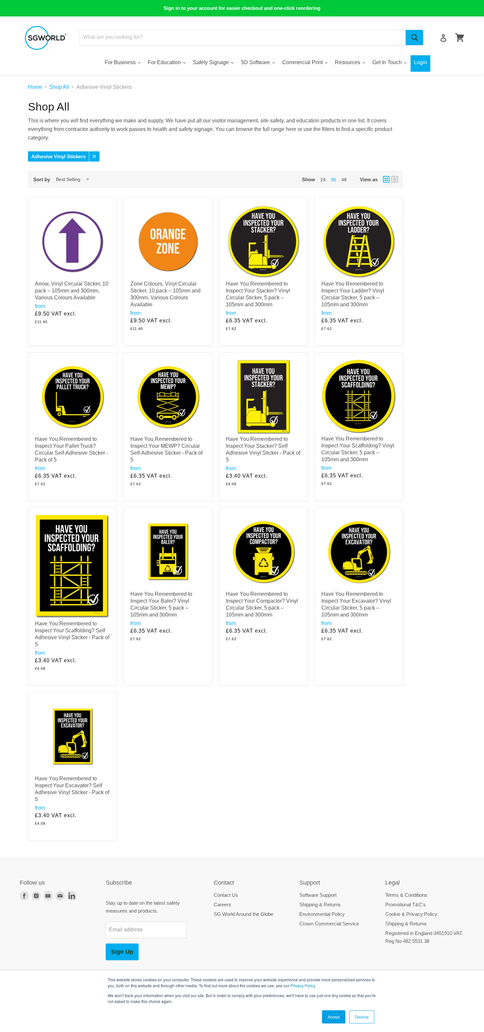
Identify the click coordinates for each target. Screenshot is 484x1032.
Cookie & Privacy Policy (411, 914)
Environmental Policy (322, 914)
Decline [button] (362, 1016)
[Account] (443, 38)
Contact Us (226, 895)
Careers (222, 904)
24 (323, 179)
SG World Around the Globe (243, 914)
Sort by (41, 179)
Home (35, 87)
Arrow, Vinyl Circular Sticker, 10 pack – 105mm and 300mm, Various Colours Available (71, 290)
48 (344, 179)
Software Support (317, 895)
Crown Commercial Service (329, 923)
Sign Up (122, 951)
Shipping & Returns (320, 904)
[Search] (414, 37)
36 (333, 179)
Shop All (59, 87)
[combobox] (243, 37)
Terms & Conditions (406, 895)
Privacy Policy (302, 985)
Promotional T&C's (405, 904)
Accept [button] (334, 1016)
